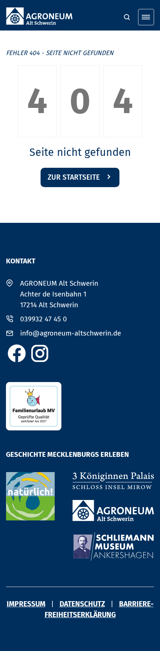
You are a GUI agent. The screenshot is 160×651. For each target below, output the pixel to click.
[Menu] (146, 17)
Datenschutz (82, 604)
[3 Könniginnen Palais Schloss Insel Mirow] (113, 481)
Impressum (26, 604)
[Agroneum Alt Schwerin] (113, 510)
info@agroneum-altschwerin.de (70, 333)
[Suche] (126, 17)
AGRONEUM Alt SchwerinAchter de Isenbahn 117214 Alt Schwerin (59, 294)
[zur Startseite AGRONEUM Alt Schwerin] (39, 16)
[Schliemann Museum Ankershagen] (113, 546)
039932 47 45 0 (43, 319)
